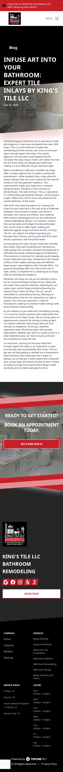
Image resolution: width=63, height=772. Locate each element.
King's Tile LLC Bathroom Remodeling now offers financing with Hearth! (29, 5)
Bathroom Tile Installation (40, 651)
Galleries (9, 645)
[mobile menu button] (57, 18)
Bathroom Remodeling (44, 664)
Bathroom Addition (43, 658)
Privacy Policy (49, 764)
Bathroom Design (42, 669)
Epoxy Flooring (40, 638)
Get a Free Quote (31, 444)
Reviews (8, 651)
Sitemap (8, 657)
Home (7, 639)
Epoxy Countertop (42, 644)
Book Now (31, 593)
